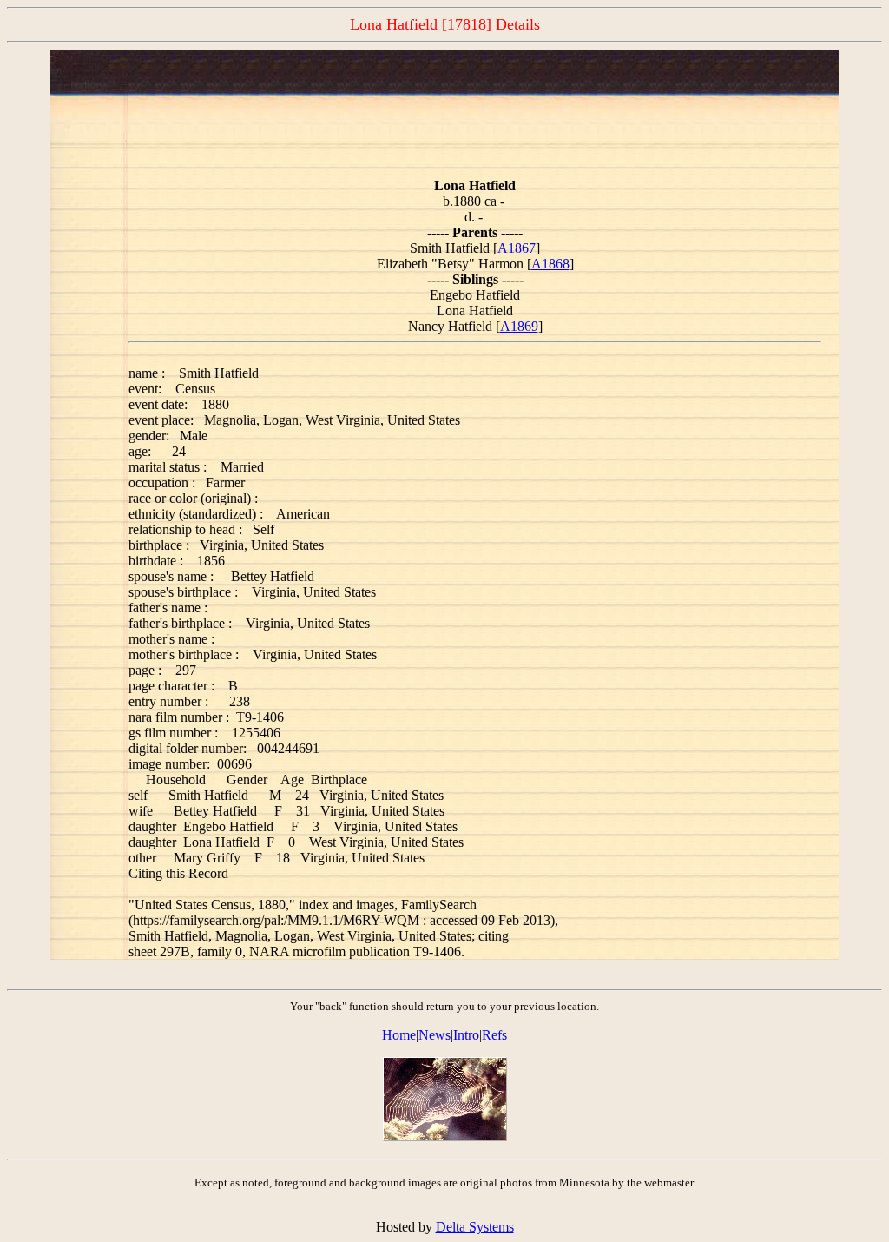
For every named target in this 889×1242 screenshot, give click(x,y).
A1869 (519, 326)
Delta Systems (475, 1226)
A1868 (550, 263)
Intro (466, 1034)
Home (399, 1034)
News (434, 1034)
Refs (494, 1034)
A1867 (516, 248)
